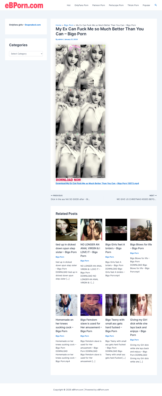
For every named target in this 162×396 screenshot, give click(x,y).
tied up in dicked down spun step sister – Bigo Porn (66, 248)
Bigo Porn (60, 257)
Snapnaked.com (33, 24)
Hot (68, 5)
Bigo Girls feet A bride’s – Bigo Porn (115, 248)
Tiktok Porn (133, 5)
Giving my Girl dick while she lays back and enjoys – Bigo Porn (138, 327)
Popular (146, 5)
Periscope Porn (116, 5)
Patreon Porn (98, 5)
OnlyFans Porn (81, 5)
